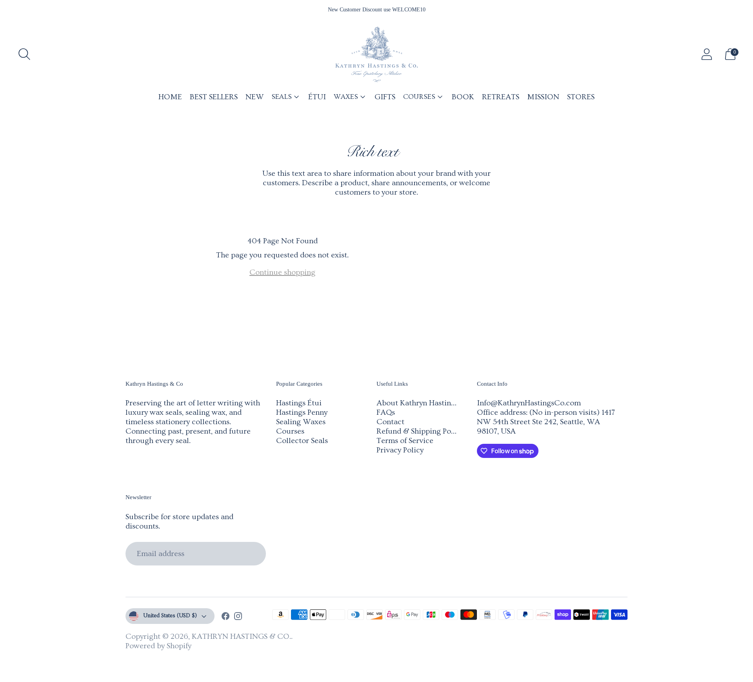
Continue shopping (282, 272)
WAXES (346, 97)
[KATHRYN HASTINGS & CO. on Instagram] (238, 617)
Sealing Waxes (301, 422)
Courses (290, 431)
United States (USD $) (170, 616)
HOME (170, 97)
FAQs (385, 412)
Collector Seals (302, 440)
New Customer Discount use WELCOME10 (377, 10)
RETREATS (500, 97)
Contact (390, 422)
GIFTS (385, 97)
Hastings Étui (299, 403)
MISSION (543, 97)
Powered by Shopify (158, 646)
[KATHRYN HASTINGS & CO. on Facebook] (225, 617)
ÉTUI (317, 97)
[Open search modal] (24, 54)
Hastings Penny (301, 412)
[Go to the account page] (707, 54)
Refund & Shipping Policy (419, 431)
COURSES (419, 97)
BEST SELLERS (214, 97)
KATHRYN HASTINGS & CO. (241, 636)
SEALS (281, 97)
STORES (581, 97)
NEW (255, 97)
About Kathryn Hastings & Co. (428, 403)
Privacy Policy (400, 450)
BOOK (463, 97)
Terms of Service (404, 440)
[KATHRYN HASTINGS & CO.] (376, 54)
